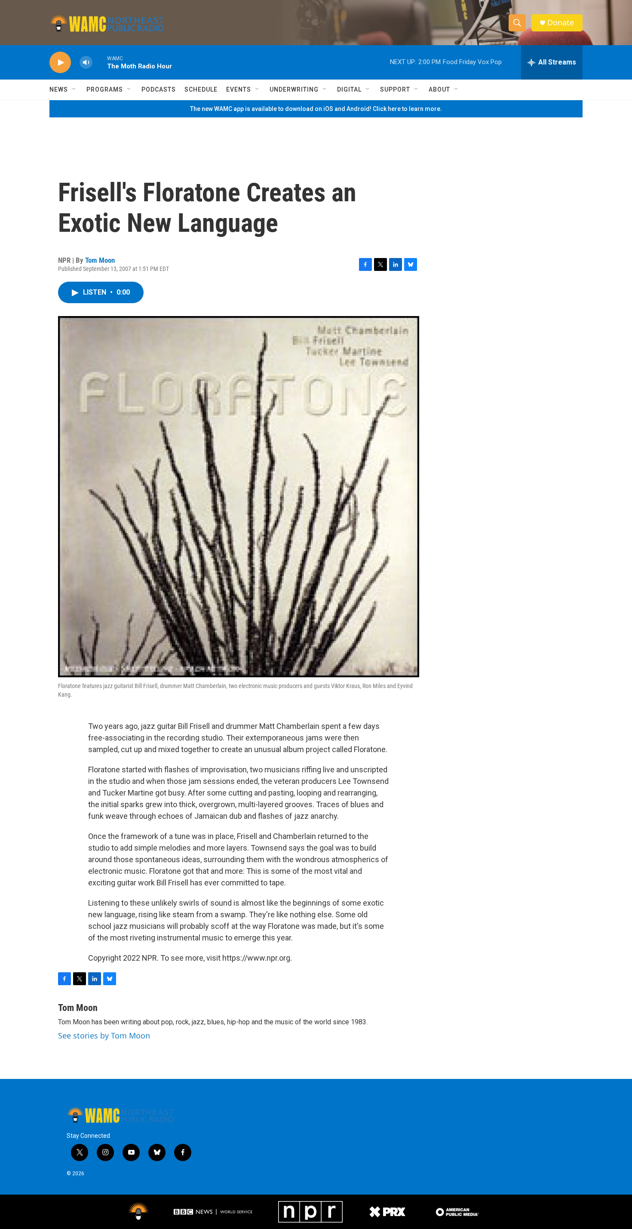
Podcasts (158, 89)
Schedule (201, 89)
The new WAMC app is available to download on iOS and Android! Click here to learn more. (316, 108)
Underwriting (294, 89)
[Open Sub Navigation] (74, 89)
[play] (60, 63)
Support (395, 89)
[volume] (86, 62)
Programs (104, 89)
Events (238, 89)
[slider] (99, 62)
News (58, 89)
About (439, 89)
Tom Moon (100, 260)
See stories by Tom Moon (104, 1035)
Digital (349, 89)
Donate (560, 22)
